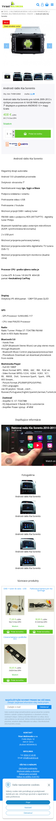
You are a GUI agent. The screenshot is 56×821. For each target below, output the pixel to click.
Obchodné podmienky (28, 768)
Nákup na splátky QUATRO (28, 776)
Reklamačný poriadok (28, 774)
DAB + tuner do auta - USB (15, 588)
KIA (31, 94)
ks (10, 134)
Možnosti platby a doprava (28, 771)
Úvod (5, 11)
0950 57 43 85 (30, 755)
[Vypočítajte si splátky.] (17, 144)
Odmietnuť (28, 813)
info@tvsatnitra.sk (30, 758)
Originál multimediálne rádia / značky (17, 14)
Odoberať (44, 707)
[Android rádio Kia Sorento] (28, 43)
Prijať (28, 802)
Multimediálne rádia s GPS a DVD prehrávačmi (29, 11)
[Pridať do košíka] (15, 632)
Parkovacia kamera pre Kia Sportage (41, 589)
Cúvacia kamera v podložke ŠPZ (15, 638)
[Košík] (46, 4)
